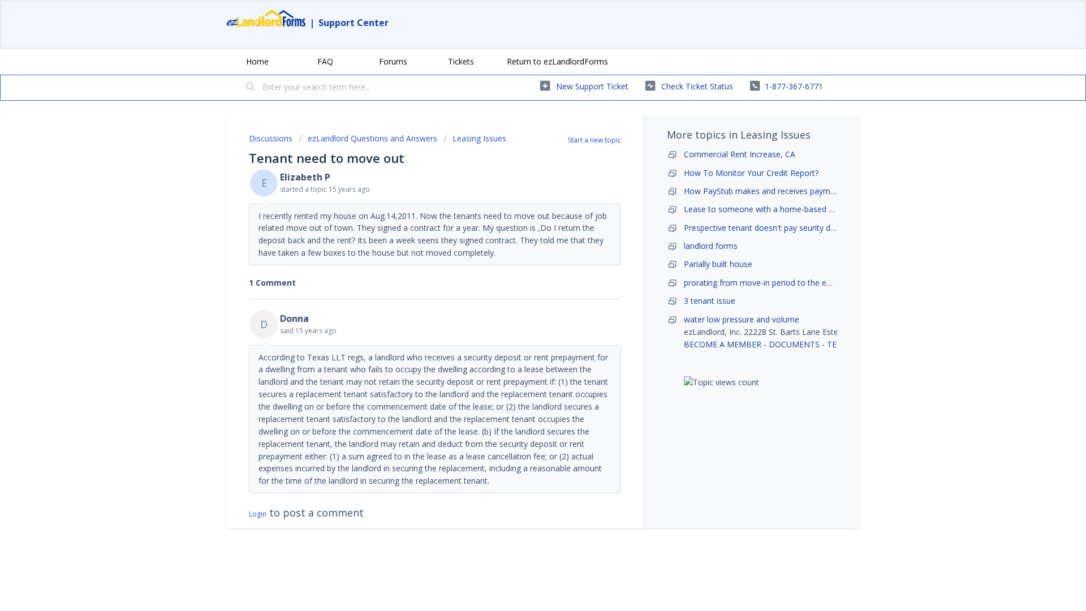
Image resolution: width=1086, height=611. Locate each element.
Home (257, 61)
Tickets (461, 61)
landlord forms (711, 245)
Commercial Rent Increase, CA (739, 154)
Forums (393, 61)
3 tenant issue (709, 300)
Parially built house (718, 264)
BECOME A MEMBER (722, 344)
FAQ (325, 61)
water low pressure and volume (741, 319)
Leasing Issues (479, 138)
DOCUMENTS (794, 344)
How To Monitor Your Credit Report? (751, 172)
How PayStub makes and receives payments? (767, 191)
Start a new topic (594, 140)
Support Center (353, 22)
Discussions (270, 138)
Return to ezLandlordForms (557, 61)
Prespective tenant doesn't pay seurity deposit (768, 227)
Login (257, 514)
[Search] (250, 87)
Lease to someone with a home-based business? (774, 209)
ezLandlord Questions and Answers (372, 138)
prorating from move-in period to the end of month (778, 282)
